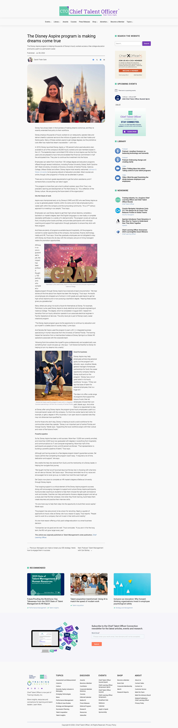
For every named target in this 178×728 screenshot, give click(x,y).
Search (146, 44)
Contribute (83, 686)
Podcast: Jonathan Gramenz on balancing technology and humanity (135, 152)
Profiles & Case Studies (63, 703)
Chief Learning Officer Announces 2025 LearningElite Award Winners (135, 231)
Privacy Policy (139, 703)
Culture (58, 686)
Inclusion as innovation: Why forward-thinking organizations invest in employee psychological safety (132, 601)
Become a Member (86, 683)
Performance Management (64, 700)
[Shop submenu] (97, 21)
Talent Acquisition (61, 712)
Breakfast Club (103, 700)
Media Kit (83, 700)
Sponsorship (103, 712)
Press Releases (85, 703)
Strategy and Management (64, 706)
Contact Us (138, 686)
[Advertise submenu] (107, 21)
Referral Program (85, 706)
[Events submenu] (50, 21)
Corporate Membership (124, 686)
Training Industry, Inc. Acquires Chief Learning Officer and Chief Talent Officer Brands (135, 200)
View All (117, 104)
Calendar (101, 706)
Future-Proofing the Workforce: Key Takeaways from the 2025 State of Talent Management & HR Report (45, 601)
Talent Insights (60, 715)
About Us (138, 680)
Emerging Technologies (63, 694)
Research (83, 709)
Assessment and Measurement (66, 680)
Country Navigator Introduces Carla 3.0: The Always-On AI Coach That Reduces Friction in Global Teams (135, 210)
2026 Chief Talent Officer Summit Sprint (136, 99)
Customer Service (140, 689)
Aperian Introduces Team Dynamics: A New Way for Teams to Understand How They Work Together (136, 221)
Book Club (120, 683)
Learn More (37, 705)
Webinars (102, 703)
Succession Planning (62, 709)
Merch (119, 689)
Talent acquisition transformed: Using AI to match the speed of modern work (89, 600)
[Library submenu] (59, 21)
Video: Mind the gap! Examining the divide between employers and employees (135, 179)
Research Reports (123, 692)
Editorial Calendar (85, 697)
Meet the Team (139, 692)
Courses (82, 694)
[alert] (133, 90)
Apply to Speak (103, 709)
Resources (83, 712)
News (58, 697)
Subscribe (83, 715)
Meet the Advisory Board (143, 695)
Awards (82, 680)
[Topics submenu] (132, 21)
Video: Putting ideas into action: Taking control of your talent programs (136, 170)
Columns (59, 683)
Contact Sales (139, 683)
